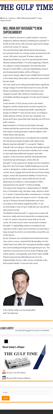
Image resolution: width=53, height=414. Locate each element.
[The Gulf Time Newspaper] (26, 6)
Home (4, 18)
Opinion (12, 18)
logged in (29, 330)
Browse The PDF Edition (16, 373)
